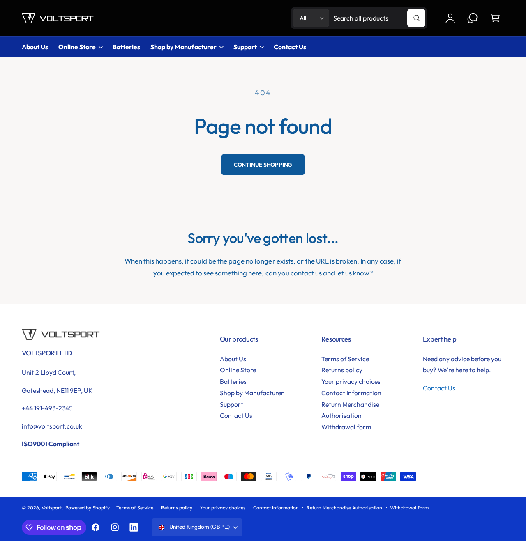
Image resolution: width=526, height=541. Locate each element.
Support (245, 47)
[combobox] (379, 18)
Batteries (233, 381)
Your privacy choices (351, 381)
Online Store (77, 47)
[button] (495, 18)
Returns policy (341, 370)
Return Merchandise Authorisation (350, 410)
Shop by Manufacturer (183, 47)
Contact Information (351, 393)
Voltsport (52, 507)
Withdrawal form (346, 427)
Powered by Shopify (87, 507)
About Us (233, 359)
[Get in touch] (472, 18)
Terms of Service (345, 359)
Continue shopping (263, 164)
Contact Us (236, 415)
